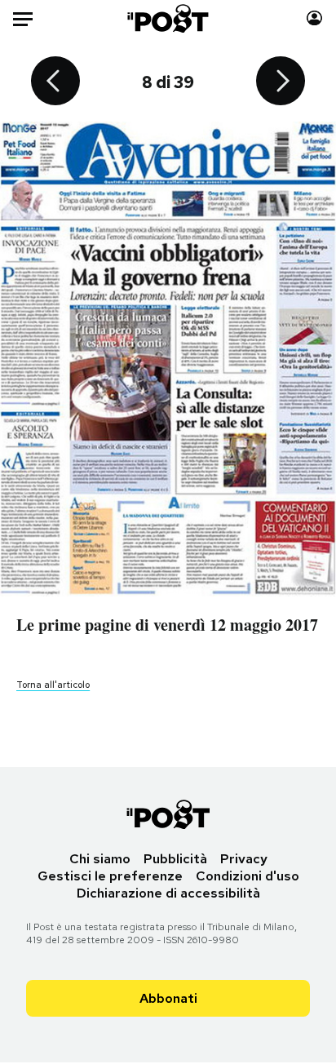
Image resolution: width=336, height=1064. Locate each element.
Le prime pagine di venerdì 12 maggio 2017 (167, 624)
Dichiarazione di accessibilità (168, 893)
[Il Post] (168, 18)
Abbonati (168, 998)
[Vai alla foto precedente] (55, 82)
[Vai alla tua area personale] (314, 18)
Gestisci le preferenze (110, 875)
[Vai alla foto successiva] (280, 82)
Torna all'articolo (53, 684)
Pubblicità (175, 858)
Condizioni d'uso (247, 875)
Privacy (243, 858)
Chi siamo (99, 858)
